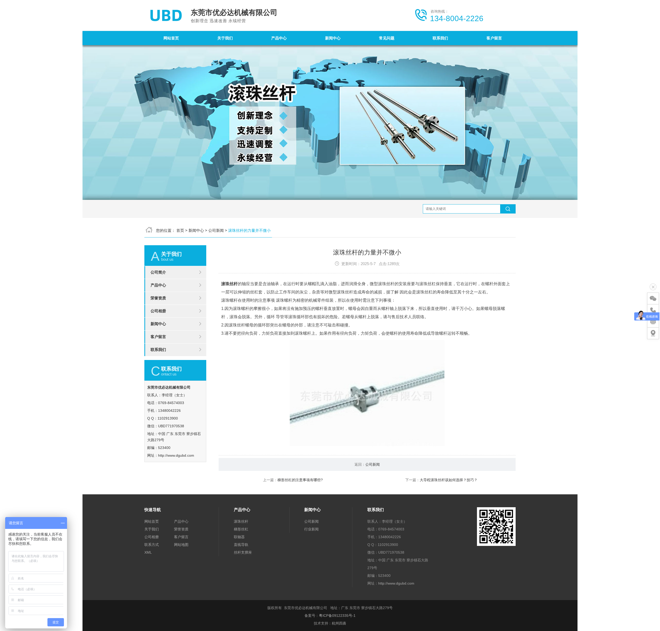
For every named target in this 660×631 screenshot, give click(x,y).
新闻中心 (333, 38)
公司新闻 (216, 230)
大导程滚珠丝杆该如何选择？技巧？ (448, 480)
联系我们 (440, 38)
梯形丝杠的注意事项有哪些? (300, 480)
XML (148, 552)
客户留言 (494, 38)
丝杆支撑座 (243, 552)
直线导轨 (241, 545)
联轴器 (239, 537)
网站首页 (171, 38)
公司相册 (158, 311)
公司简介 (158, 272)
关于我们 (225, 38)
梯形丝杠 (241, 529)
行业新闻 (311, 529)
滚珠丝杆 (229, 284)
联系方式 (151, 545)
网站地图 (181, 545)
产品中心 (279, 38)
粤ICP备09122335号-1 (337, 615)
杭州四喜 (339, 623)
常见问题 (386, 38)
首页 (180, 230)
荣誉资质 (158, 298)
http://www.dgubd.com (176, 455)
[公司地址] (653, 333)
